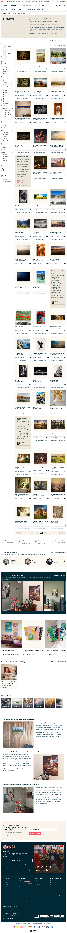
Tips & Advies (40, 9)
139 (41, 532)
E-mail (24, 864)
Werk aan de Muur (55, 878)
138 (38, 532)
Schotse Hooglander (23, 169)
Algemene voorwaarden (21, 923)
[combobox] (28, 5)
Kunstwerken (4, 9)
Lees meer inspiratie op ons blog (56, 661)
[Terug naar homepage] (8, 5)
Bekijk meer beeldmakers (57, 552)
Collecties (13, 9)
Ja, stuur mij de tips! (35, 833)
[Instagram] (8, 906)
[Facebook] (12, 906)
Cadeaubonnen (23, 872)
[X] (14, 906)
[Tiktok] (16, 906)
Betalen (7, 870)
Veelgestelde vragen (10, 868)
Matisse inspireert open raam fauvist (56, 290)
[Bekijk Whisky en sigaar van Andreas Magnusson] (39, 591)
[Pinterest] (10, 906)
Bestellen (22, 868)
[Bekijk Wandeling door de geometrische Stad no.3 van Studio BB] (56, 592)
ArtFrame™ (56, 33)
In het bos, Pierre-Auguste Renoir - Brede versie (40, 27)
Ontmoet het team (40, 870)
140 (45, 532)
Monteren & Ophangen (10, 872)
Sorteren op (62, 40)
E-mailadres (32, 826)
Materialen (31, 9)
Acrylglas (31, 35)
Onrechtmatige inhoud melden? (38, 923)
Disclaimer (29, 923)
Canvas (51, 33)
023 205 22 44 (18, 860)
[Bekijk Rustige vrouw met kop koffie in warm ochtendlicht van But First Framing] (8, 586)
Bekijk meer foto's (58, 575)
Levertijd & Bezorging (25, 870)
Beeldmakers (22, 9)
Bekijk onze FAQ (25, 185)
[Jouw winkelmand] (64, 5)
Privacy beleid (48, 923)
